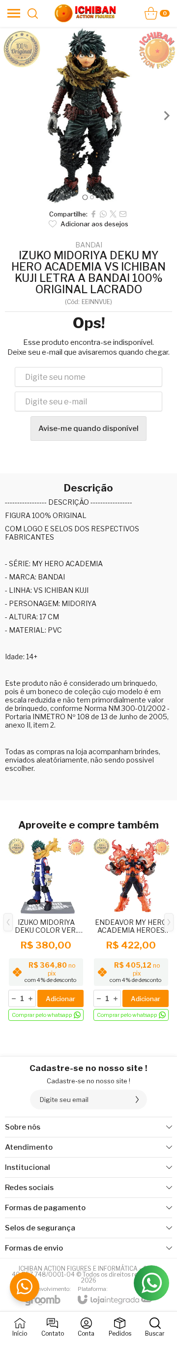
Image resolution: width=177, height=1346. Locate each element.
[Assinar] (137, 1099)
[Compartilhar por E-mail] (122, 214)
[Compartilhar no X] (113, 214)
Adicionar (60, 999)
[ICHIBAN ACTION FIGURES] (86, 13)
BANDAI (88, 245)
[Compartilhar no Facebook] (93, 214)
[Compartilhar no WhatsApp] (103, 214)
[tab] (85, 197)
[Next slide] (166, 115)
